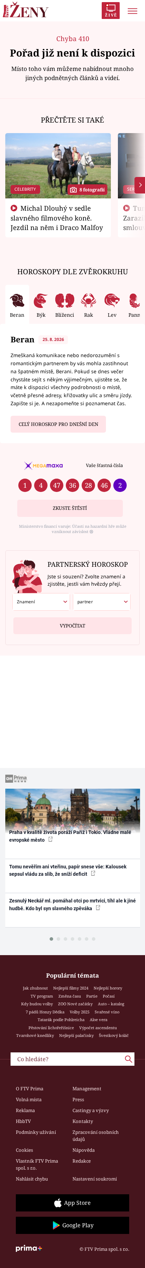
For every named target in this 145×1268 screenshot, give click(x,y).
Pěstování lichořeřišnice (51, 1027)
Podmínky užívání (36, 1132)
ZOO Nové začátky (75, 1003)
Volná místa (29, 1099)
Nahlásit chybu (32, 1179)
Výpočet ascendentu (98, 1027)
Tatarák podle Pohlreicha (61, 1019)
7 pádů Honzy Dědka (45, 1011)
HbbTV (23, 1121)
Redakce (81, 1161)
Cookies (24, 1150)
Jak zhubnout (35, 988)
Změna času (69, 996)
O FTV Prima (29, 1088)
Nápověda (83, 1150)
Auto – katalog (111, 1003)
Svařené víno (107, 1011)
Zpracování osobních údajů (95, 1135)
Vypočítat (72, 626)
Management (86, 1088)
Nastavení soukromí (94, 1179)
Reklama (25, 1110)
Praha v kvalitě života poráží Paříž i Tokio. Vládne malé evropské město (70, 835)
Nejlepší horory (108, 988)
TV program (42, 996)
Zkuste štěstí (70, 508)
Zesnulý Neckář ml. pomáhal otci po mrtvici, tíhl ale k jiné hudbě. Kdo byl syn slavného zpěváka (72, 904)
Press (78, 1099)
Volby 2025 (79, 1011)
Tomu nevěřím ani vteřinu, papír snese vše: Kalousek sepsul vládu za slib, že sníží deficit (67, 870)
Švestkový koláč (114, 1035)
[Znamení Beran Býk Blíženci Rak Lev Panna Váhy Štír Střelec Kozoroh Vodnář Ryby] (41, 602)
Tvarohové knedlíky (35, 1035)
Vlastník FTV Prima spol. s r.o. (37, 1164)
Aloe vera (98, 1019)
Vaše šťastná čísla (104, 465)
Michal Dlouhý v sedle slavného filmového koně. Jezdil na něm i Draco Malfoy (57, 218)
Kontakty (82, 1121)
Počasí (109, 996)
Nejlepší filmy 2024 (70, 988)
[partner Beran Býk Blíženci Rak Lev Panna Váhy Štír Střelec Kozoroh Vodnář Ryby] (102, 602)
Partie (91, 996)
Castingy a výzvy (90, 1110)
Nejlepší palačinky (76, 1035)
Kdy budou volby (37, 1003)
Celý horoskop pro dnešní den (58, 424)
